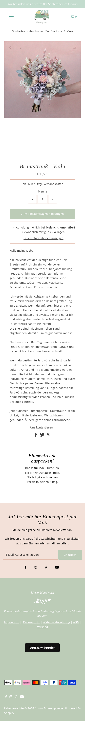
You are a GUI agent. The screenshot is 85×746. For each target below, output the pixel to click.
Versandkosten (53, 184)
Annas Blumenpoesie (49, 708)
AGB (76, 622)
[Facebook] (25, 567)
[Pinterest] (46, 567)
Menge (42, 191)
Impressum (11, 622)
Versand (42, 627)
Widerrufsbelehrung (56, 622)
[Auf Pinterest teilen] (48, 435)
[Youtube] (57, 567)
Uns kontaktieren (41, 427)
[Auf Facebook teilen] (36, 435)
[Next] (20, 47)
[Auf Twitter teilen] (42, 435)
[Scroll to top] (77, 738)
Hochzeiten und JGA (37, 31)
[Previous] (10, 47)
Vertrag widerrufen (42, 647)
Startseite (18, 31)
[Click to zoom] (74, 47)
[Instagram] (35, 567)
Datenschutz (31, 622)
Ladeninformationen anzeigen (43, 238)
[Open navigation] (11, 16)
